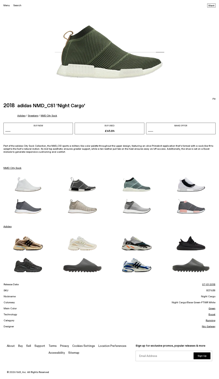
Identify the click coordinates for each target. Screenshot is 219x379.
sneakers (33, 116)
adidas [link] (7, 226)
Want (211, 6)
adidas (21, 116)
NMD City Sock (49, 116)
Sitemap (73, 353)
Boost (212, 314)
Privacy (64, 346)
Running (210, 320)
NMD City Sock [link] (12, 168)
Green (212, 308)
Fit (214, 99)
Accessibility (57, 353)
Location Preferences (112, 346)
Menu (6, 5)
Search (17, 5)
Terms (53, 346)
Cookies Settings (83, 346)
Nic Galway (208, 326)
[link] (28, 184)
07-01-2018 (208, 284)
